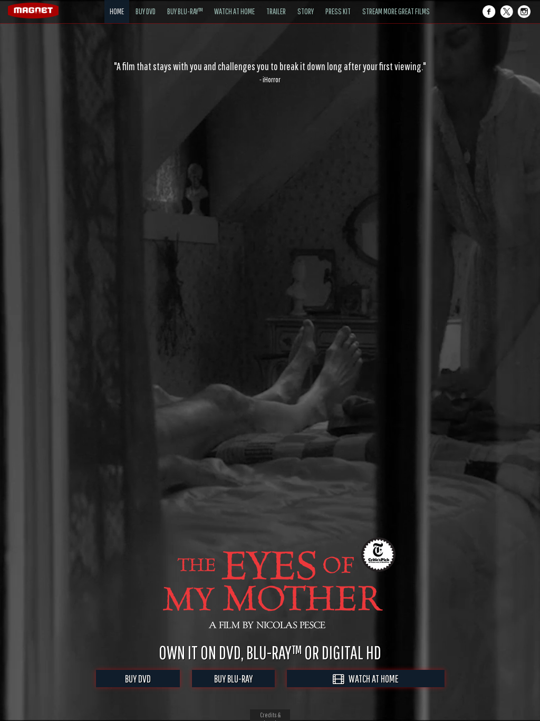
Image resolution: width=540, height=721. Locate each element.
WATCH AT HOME (371, 678)
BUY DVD (138, 678)
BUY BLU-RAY (233, 678)
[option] (270, 72)
